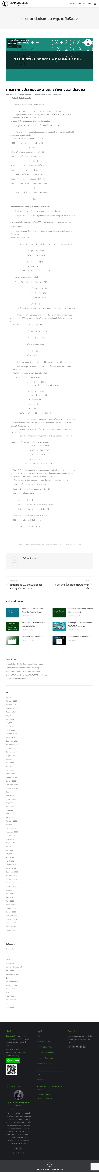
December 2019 (11, 915)
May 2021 (9, 853)
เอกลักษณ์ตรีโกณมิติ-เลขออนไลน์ (33, 636)
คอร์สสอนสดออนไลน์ (44, 1063)
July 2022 (9, 802)
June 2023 (10, 762)
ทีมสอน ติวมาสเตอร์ (46, 1058)
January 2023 (11, 781)
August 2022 (11, 799)
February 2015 (11, 930)
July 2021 (9, 846)
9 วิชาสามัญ (10, 949)
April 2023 (10, 770)
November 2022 (12, 788)
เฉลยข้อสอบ (10, 1007)
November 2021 (12, 832)
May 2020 (9, 897)
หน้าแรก (39, 1036)
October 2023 (11, 748)
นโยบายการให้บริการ (44, 1094)
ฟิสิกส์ (8, 992)
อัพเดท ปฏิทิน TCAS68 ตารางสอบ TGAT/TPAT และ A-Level (80, 624)
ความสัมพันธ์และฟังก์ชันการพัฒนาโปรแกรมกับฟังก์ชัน (33, 624)
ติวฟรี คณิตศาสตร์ (12, 981)
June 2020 (10, 893)
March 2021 (10, 861)
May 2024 (9, 722)
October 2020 (11, 879)
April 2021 (10, 857)
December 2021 (11, 828)
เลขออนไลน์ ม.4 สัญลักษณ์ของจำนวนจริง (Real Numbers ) (32, 610)
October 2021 (11, 835)
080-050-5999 (15, 1049)
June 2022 (10, 806)
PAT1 (8, 956)
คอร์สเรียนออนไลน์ (43, 1041)
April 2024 (10, 726)
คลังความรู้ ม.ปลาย (14, 47)
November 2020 (12, 875)
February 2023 (11, 777)
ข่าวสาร (39, 1069)
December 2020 (12, 872)
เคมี (7, 1003)
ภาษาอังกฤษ (10, 996)
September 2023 (12, 752)
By (67, 544)
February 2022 (11, 821)
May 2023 (9, 766)
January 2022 (11, 824)
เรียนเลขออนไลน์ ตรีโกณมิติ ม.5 (79, 636)
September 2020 (12, 882)
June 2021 (9, 850)
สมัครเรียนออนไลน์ (45, 1047)
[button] (13, 1153)
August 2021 (10, 842)
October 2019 (11, 922)
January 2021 (11, 868)
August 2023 (11, 755)
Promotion (10, 963)
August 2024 (11, 712)
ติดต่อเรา (40, 1079)
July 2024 (9, 715)
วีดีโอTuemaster (11, 999)
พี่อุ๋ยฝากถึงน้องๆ (11, 989)
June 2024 (10, 719)
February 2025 (11, 701)
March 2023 (10, 773)
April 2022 (10, 813)
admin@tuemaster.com (18, 1052)
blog (7, 952)
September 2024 (12, 708)
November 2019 (12, 919)
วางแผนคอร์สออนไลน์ (46, 1052)
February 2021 (11, 864)
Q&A (38, 1074)
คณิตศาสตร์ (12, 43)
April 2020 (10, 901)
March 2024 (10, 730)
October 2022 (11, 792)
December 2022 (12, 784)
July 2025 (9, 697)
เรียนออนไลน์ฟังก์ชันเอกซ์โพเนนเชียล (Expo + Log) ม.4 (80, 610)
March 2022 (10, 817)
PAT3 (8, 959)
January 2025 (11, 704)
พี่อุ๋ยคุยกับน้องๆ (11, 985)
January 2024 (11, 737)
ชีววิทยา (8, 978)
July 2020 (10, 890)
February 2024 (11, 733)
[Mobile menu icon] (95, 3)
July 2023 (9, 759)
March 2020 (10, 904)
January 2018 (11, 926)
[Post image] (12, 612)
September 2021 (12, 839)
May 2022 (9, 810)
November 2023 (12, 744)
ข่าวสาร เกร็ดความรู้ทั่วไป (16, 40)
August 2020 (11, 886)
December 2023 (12, 741)
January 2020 (11, 912)
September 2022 (12, 795)
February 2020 (11, 908)
